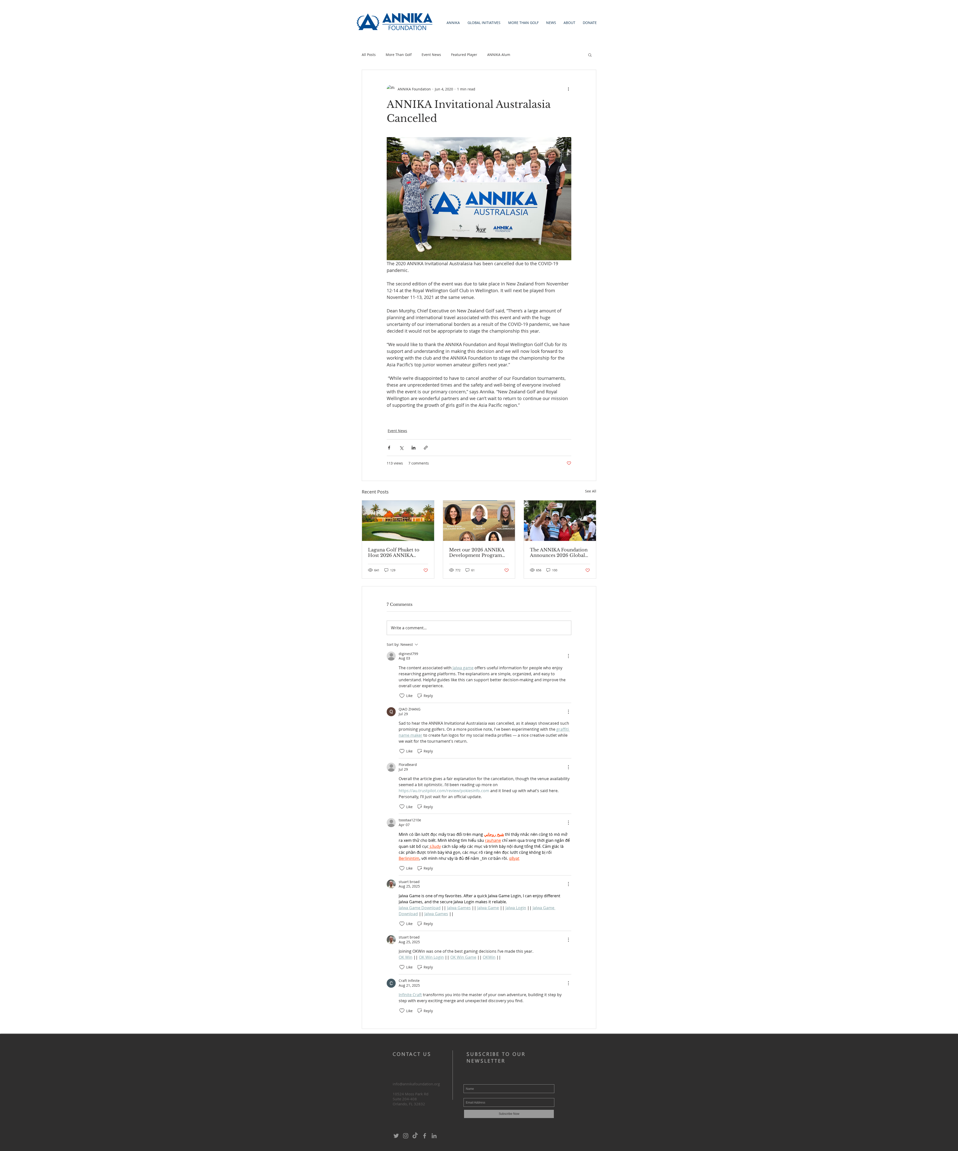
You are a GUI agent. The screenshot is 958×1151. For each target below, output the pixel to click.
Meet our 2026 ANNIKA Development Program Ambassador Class (476, 552)
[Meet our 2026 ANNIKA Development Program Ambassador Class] (479, 520)
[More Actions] (568, 656)
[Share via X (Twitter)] (401, 447)
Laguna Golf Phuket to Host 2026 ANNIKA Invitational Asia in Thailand (393, 552)
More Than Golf (399, 54)
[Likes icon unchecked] (402, 696)
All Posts (369, 54)
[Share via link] (425, 447)
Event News (431, 54)
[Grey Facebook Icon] (424, 1135)
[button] (453, 22)
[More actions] (568, 89)
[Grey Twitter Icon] (396, 1135)
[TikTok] (415, 1135)
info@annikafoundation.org (416, 1083)
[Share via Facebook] (389, 447)
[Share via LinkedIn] (413, 447)
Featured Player (464, 54)
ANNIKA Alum (498, 54)
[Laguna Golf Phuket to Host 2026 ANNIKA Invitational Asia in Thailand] (398, 520)
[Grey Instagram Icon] (405, 1135)
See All (590, 491)
